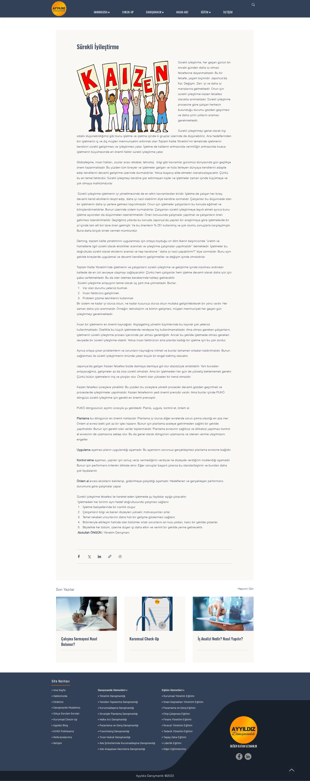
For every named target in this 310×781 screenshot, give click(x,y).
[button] (102, 12)
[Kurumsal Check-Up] (154, 614)
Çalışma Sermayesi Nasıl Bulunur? (79, 641)
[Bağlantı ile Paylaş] (110, 556)
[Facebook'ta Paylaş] (79, 556)
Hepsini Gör (246, 589)
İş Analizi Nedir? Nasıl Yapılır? (220, 638)
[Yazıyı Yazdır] (120, 556)
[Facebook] (239, 756)
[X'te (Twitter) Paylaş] (89, 556)
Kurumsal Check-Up (144, 638)
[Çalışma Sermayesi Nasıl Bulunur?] (86, 614)
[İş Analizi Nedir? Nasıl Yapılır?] (223, 614)
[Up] (291, 770)
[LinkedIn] (248, 756)
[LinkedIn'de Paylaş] (99, 556)
